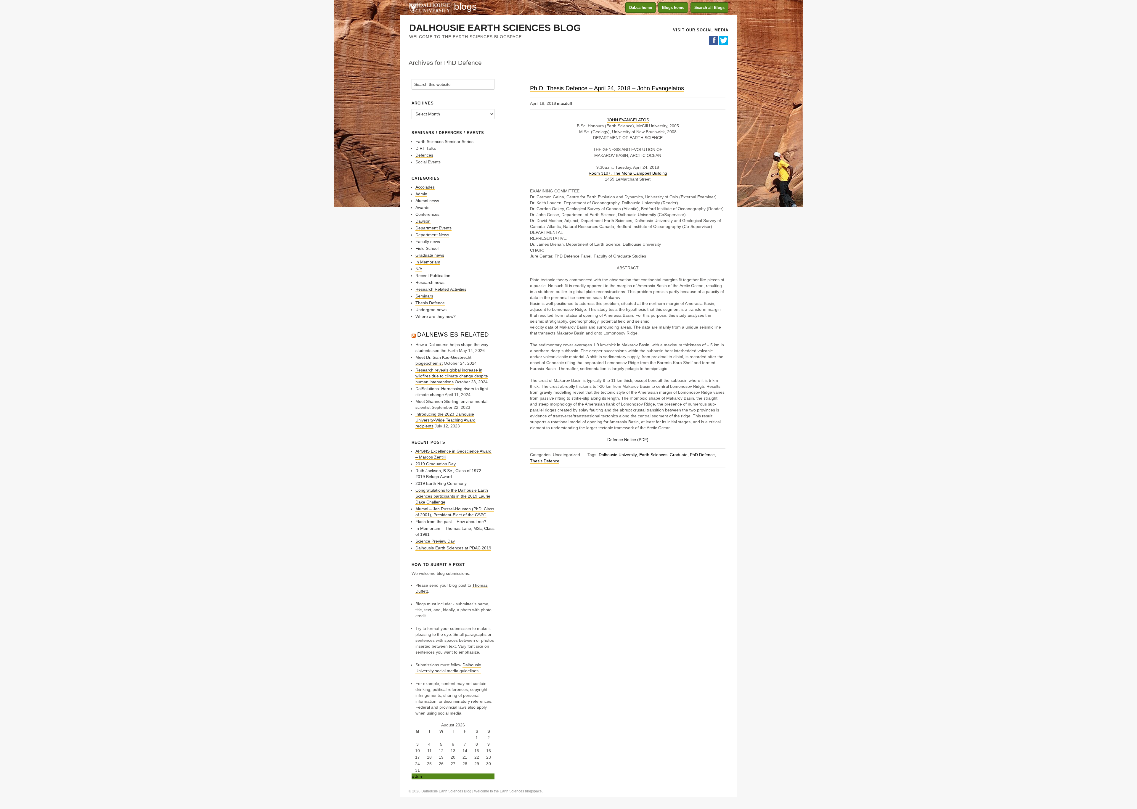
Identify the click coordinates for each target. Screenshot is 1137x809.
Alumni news (427, 200)
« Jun (417, 776)
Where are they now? (435, 316)
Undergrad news (431, 309)
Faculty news (427, 241)
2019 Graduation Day (435, 463)
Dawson (423, 221)
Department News (432, 234)
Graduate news (429, 255)
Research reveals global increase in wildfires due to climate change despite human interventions (451, 376)
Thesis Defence (544, 461)
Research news (429, 282)
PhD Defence (702, 454)
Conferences (427, 214)
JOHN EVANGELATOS (628, 120)
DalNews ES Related (453, 334)
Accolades (425, 187)
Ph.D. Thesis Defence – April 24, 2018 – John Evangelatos (607, 88)
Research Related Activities (440, 289)
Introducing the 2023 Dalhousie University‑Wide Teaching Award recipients (445, 420)
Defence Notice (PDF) (627, 439)
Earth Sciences (653, 454)
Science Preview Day (435, 541)
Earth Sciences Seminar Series (444, 141)
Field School (427, 248)
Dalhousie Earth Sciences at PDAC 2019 (453, 548)
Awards (422, 207)
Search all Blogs (709, 7)
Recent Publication (432, 275)
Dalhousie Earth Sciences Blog (495, 27)
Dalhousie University (429, 7)
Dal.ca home (640, 7)
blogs (465, 6)
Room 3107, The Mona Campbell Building (628, 173)
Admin (421, 194)
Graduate (679, 454)
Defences (424, 155)
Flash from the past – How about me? (450, 521)
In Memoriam (427, 262)
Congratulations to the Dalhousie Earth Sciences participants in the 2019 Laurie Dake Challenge (452, 496)
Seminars (424, 296)
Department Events (433, 228)
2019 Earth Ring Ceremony (441, 483)
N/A (418, 268)
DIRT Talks (425, 148)
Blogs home (673, 7)
